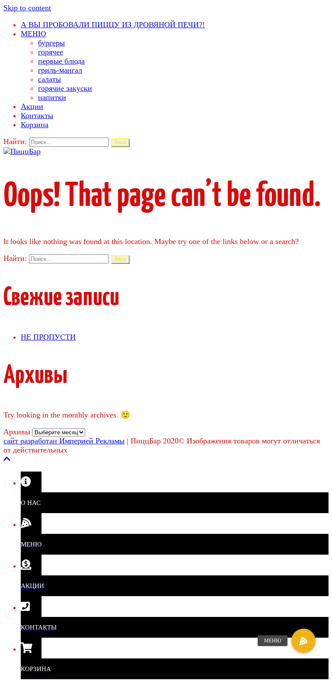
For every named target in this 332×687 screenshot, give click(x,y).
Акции (32, 106)
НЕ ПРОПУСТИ (48, 337)
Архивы (16, 431)
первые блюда (61, 61)
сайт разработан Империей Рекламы (63, 441)
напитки (52, 97)
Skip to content (27, 7)
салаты (49, 79)
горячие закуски (65, 88)
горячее (50, 52)
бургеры (51, 43)
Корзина (34, 124)
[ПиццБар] (22, 151)
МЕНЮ (33, 33)
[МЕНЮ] (303, 641)
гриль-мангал (60, 70)
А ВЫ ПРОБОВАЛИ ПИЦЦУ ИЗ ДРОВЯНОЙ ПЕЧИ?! (113, 24)
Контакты (37, 115)
